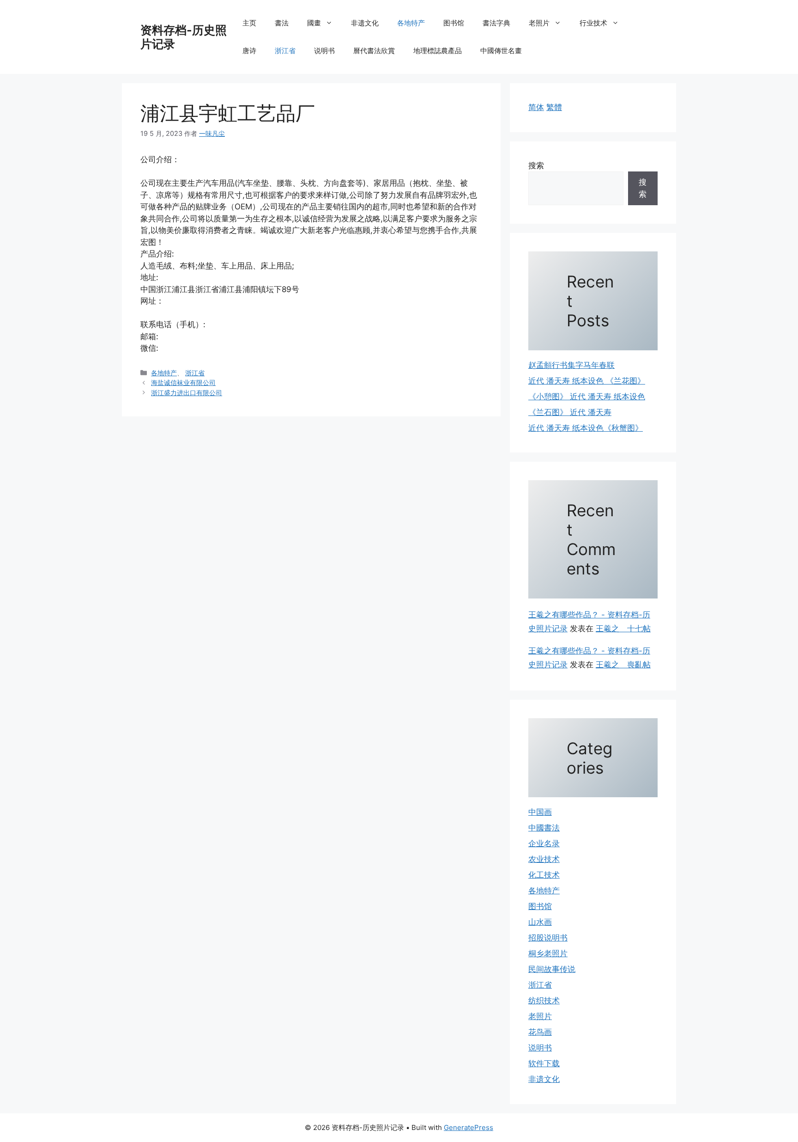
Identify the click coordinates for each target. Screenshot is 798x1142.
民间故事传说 (551, 969)
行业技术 (593, 22)
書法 (282, 22)
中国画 (540, 812)
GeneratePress (468, 1127)
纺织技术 (544, 1000)
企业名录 (544, 843)
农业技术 (544, 859)
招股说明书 (548, 937)
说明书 (324, 50)
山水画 (540, 922)
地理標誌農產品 (437, 50)
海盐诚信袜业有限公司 (183, 382)
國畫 (314, 22)
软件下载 (544, 1063)
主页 (249, 22)
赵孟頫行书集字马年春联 (571, 365)
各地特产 (411, 22)
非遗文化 (365, 22)
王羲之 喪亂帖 (623, 664)
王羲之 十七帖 (623, 628)
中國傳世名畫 (501, 50)
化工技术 (544, 874)
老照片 (539, 22)
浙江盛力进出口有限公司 (186, 393)
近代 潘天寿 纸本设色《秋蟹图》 (585, 428)
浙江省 (285, 50)
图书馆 (453, 22)
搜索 (536, 165)
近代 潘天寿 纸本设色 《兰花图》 (586, 380)
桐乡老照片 (548, 953)
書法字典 (496, 22)
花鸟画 (540, 1032)
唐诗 (249, 50)
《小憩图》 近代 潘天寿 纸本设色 (586, 396)
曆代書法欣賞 (374, 50)
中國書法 (544, 827)
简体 (536, 107)
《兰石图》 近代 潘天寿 (569, 412)
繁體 (554, 107)
